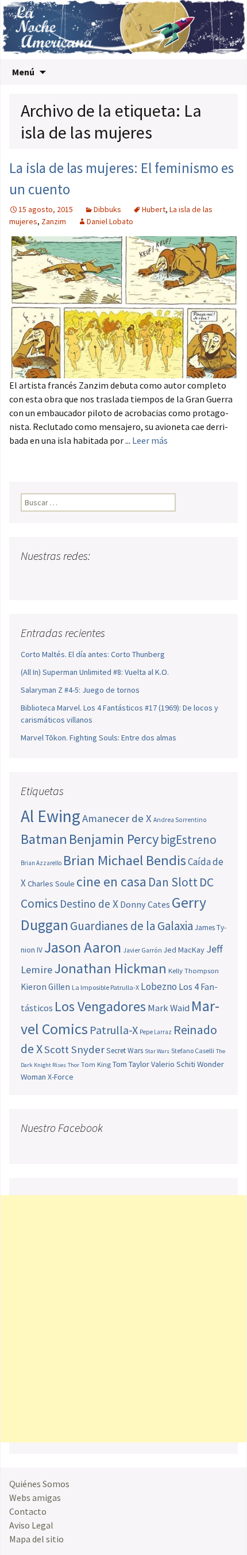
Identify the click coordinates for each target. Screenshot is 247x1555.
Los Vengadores (100, 1006)
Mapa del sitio (36, 1539)
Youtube (74, 579)
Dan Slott (173, 882)
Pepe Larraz (156, 1032)
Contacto (28, 1511)
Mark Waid (169, 1008)
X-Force (61, 1077)
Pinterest (96, 579)
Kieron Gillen (45, 986)
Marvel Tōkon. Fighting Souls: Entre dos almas (98, 737)
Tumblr (118, 579)
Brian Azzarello (41, 863)
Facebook (31, 579)
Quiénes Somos (39, 1483)
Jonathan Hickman (110, 968)
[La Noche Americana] (123, 29)
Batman (44, 839)
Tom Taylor (131, 1064)
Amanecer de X (117, 818)
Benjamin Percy (114, 839)
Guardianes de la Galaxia (131, 926)
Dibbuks (107, 209)
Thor (73, 1065)
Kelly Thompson (193, 970)
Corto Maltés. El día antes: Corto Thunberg (93, 654)
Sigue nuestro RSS (140, 579)
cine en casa (111, 881)
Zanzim (53, 221)
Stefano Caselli (192, 1050)
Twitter (53, 579)
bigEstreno (188, 839)
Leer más (150, 440)
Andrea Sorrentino (180, 820)
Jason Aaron (82, 947)
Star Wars (157, 1051)
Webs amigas (35, 1497)
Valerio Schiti (173, 1064)
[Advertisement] (123, 1318)
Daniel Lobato (110, 221)
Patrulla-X (114, 1030)
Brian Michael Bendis (124, 860)
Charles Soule (51, 883)
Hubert (153, 209)
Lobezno (159, 986)
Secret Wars (124, 1050)
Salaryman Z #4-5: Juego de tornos (80, 690)
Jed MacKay (184, 949)
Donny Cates (145, 904)
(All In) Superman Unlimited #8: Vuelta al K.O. (95, 672)
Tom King (96, 1064)
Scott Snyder (74, 1049)
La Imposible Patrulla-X (105, 987)
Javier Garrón (142, 950)
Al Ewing (50, 816)
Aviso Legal (31, 1525)
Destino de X (89, 904)
